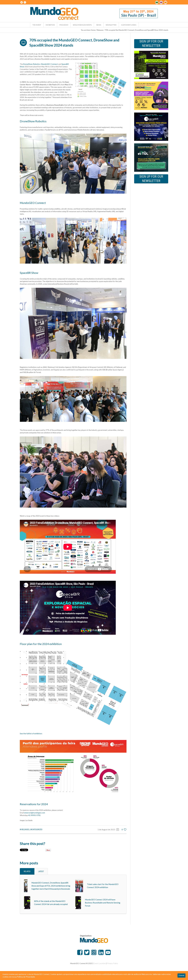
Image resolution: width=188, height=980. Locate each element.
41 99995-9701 (34, 815)
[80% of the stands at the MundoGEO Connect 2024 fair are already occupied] (27, 902)
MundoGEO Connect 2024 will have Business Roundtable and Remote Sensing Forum (102, 902)
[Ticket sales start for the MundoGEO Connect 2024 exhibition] (79, 885)
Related (27, 871)
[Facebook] (25, 2)
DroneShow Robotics (31, 64)
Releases (100, 30)
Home (93, 30)
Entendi (181, 975)
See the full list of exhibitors (31, 733)
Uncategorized (36, 829)
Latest (41, 871)
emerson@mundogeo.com (34, 813)
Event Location (100, 963)
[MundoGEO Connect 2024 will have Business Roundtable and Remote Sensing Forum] (78, 902)
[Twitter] (21, 2)
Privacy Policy (112, 963)
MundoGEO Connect (49, 64)
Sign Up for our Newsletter (151, 43)
